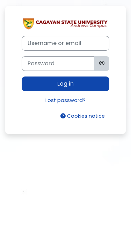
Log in (65, 84)
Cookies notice (85, 115)
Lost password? (65, 100)
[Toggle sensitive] (101, 63)
